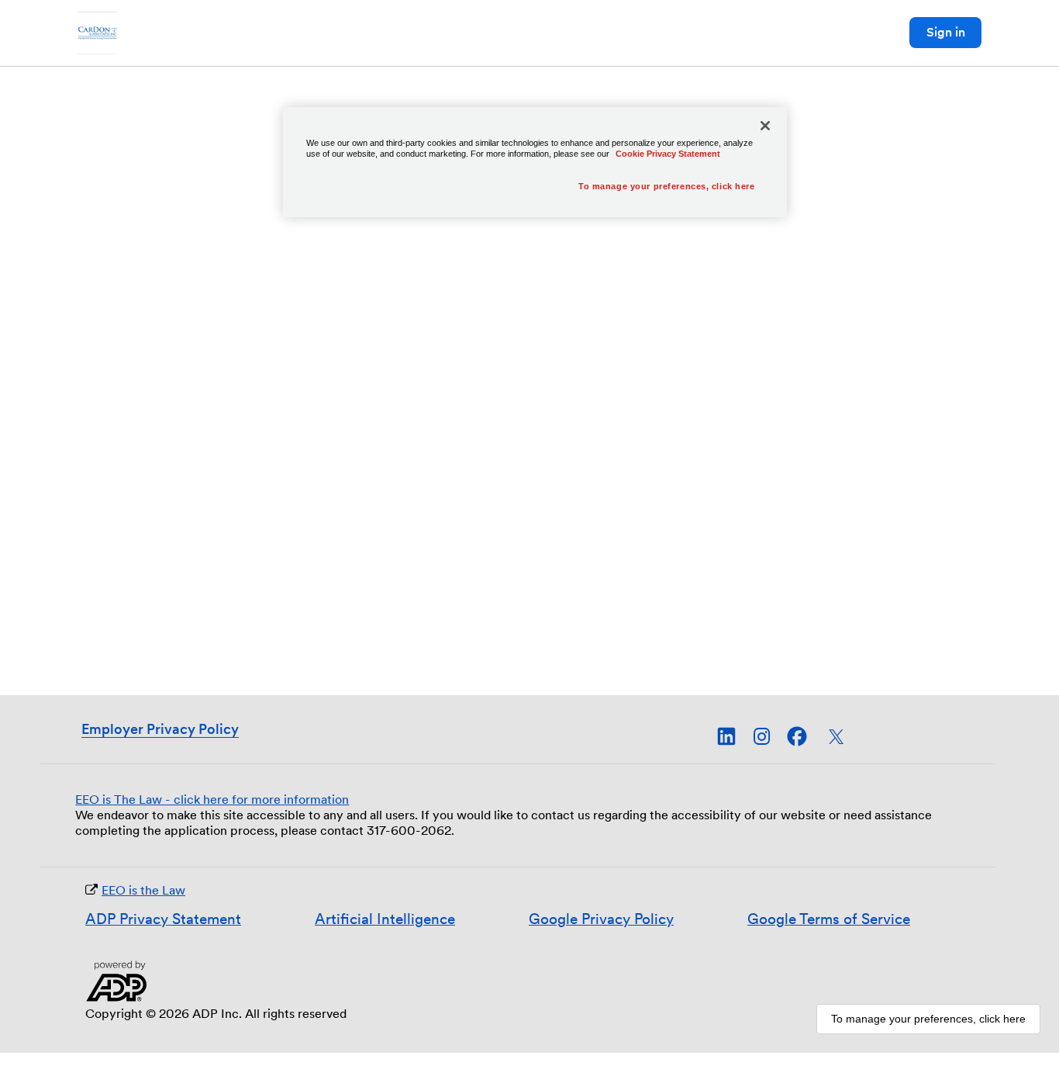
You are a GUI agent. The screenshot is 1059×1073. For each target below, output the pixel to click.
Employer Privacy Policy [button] (160, 729)
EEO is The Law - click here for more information (212, 799)
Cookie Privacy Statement (668, 153)
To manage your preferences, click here (928, 1018)
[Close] (765, 126)
